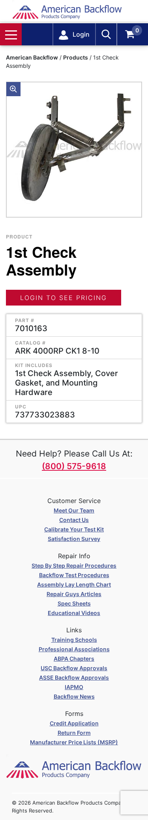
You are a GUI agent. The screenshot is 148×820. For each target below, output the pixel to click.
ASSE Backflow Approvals (74, 677)
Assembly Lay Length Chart (74, 584)
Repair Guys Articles (74, 594)
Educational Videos (74, 612)
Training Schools (74, 639)
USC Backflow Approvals (74, 668)
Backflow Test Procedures (74, 575)
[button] (13, 89)
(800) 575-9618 (74, 466)
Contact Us (74, 519)
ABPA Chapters (74, 658)
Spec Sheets (74, 603)
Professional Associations (74, 649)
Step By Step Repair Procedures (74, 565)
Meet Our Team (74, 510)
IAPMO (74, 687)
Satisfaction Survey (74, 538)
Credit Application (74, 723)
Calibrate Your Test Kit (74, 529)
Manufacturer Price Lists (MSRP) (74, 742)
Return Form (74, 732)
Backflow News (74, 696)
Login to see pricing (63, 298)
